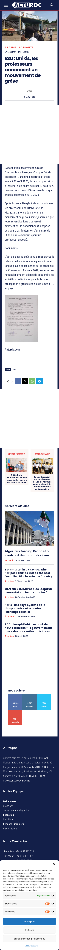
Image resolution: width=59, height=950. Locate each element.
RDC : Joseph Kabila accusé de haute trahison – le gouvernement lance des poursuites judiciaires (28, 628)
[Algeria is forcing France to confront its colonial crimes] (29, 528)
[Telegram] (39, 381)
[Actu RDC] (28, 5)
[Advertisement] (29, 134)
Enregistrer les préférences (29, 938)
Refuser (29, 930)
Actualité (26, 47)
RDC (14, 369)
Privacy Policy (31, 946)
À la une (10, 47)
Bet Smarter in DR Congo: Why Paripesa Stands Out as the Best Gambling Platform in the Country (28, 573)
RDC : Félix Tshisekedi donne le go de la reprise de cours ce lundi (17, 479)
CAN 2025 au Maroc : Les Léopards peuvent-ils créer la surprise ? (29, 590)
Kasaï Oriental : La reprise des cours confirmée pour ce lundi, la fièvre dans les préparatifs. (42, 483)
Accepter (29, 921)
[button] (54, 864)
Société (9, 560)
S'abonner (15, 711)
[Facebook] (18, 381)
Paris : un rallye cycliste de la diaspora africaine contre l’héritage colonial (25, 608)
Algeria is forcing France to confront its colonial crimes (27, 553)
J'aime (15, 695)
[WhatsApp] (32, 381)
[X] (25, 381)
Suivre (29, 695)
